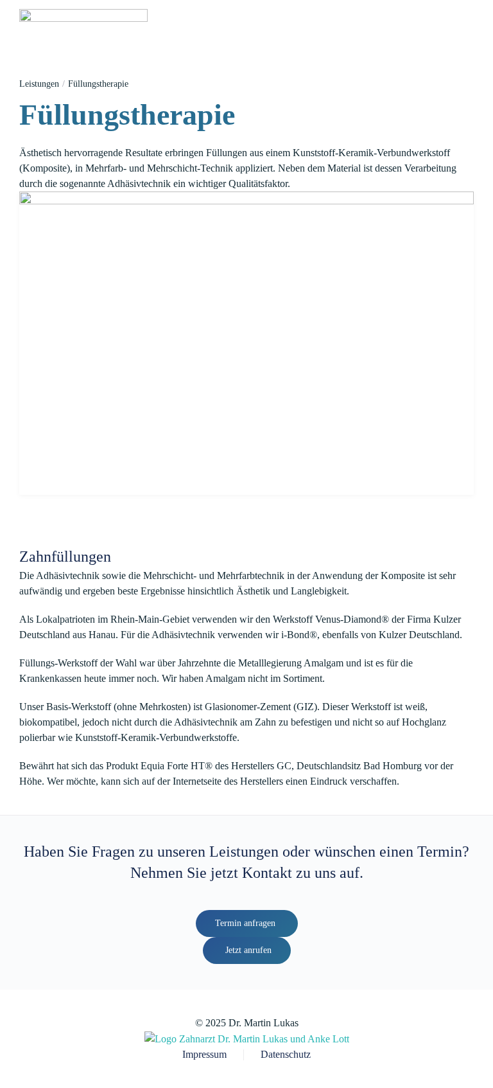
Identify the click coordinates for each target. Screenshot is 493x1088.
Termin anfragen (245, 923)
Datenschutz (286, 1054)
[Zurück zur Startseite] (83, 25)
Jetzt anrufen (248, 950)
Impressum (204, 1054)
